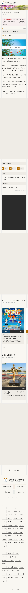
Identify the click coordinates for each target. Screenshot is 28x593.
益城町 (25, 28)
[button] (4, 348)
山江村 (9, 542)
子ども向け (10, 577)
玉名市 (20, 508)
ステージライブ (5, 556)
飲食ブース (10, 553)
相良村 (21, 539)
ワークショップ (11, 563)
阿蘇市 (21, 515)
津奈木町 (15, 535)
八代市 (9, 508)
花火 (15, 574)
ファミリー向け (5, 570)
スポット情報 (20, 492)
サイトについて (10, 497)
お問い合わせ (18, 497)
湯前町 (10, 539)
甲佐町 (15, 532)
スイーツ (10, 567)
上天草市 (10, 515)
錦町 (21, 535)
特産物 (15, 567)
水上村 (15, 539)
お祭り (12, 570)
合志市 (9, 518)
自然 (18, 570)
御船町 (21, 528)
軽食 (4, 577)
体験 (17, 553)
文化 (19, 563)
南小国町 (10, 525)
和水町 (15, 521)
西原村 (9, 528)
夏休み (4, 553)
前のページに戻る (14, 470)
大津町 (20, 521)
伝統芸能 (4, 563)
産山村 (21, 525)
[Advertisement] (14, 114)
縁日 (12, 560)
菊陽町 (4, 525)
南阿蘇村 (15, 528)
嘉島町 (4, 532)
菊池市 (20, 511)
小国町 (15, 525)
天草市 (4, 518)
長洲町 (9, 521)
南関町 (4, 521)
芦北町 (9, 535)
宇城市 (15, 515)
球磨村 (15, 542)
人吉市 (15, 508)
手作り (21, 574)
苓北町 (4, 546)
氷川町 (4, 535)
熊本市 (4, 508)
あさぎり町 (21, 542)
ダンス (4, 567)
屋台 (13, 556)
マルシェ (10, 574)
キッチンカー (5, 560)
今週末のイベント (7, 486)
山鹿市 (15, 511)
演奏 (19, 556)
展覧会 (16, 577)
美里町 (15, 518)
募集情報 (7, 492)
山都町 (20, 532)
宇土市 (4, 515)
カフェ (22, 577)
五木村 (4, 542)
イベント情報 (20, 486)
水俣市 (9, 511)
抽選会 (4, 574)
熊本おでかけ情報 (9, 2)
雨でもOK (18, 560)
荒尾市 (4, 511)
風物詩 (21, 567)
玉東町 (20, 518)
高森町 (4, 528)
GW (4, 581)
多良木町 (4, 539)
